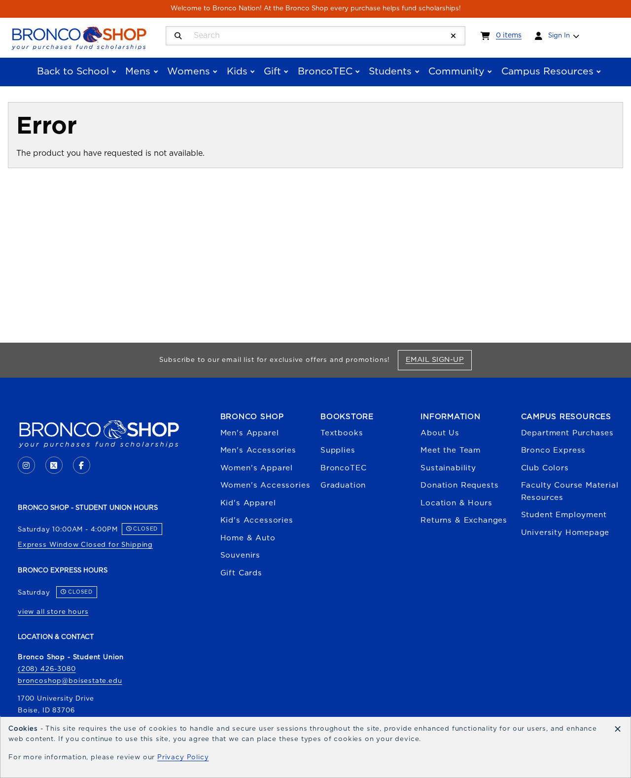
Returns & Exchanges (464, 520)
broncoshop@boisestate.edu (70, 680)
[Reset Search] (453, 36)
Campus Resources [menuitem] (547, 71)
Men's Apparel (249, 433)
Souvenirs (240, 555)
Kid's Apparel (248, 503)
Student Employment (564, 515)
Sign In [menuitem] (559, 35)
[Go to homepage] (78, 37)
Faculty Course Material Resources (570, 491)
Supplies (337, 450)
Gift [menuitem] (272, 71)
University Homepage (565, 532)
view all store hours (53, 611)
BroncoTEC (343, 468)
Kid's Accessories (256, 520)
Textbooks (341, 433)
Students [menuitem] (390, 71)
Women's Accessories (265, 485)
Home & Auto (248, 538)
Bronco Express (553, 450)
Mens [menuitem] (137, 71)
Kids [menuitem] (237, 71)
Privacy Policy (183, 757)
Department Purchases (567, 433)
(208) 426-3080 (47, 669)
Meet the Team (451, 450)
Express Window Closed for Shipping (85, 544)
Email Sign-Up (438, 359)
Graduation (343, 485)
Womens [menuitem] (188, 71)
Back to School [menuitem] (73, 71)
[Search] (178, 36)
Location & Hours (456, 503)
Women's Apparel (256, 468)
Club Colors (545, 468)
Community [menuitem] (456, 71)
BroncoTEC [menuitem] (325, 71)
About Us (440, 433)
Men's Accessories (258, 450)
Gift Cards (241, 573)
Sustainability (448, 468)
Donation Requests (459, 485)
